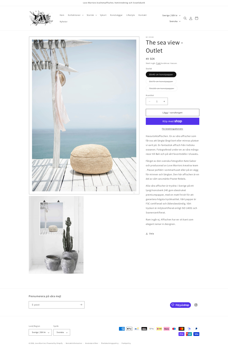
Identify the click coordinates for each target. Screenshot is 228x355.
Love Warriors (40, 343)
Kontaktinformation (74, 343)
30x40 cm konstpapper (161, 74)
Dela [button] (151, 233)
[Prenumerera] (81, 304)
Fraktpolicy (126, 343)
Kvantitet (150, 95)
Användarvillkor (91, 343)
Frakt (158, 63)
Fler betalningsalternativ (172, 128)
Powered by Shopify (55, 343)
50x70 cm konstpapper (162, 82)
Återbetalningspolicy (109, 343)
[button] (75, 15)
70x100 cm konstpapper (163, 89)
